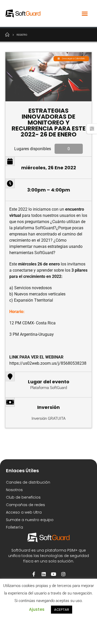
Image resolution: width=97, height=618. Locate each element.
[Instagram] (63, 574)
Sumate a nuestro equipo (30, 519)
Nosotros (14, 489)
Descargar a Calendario (73, 58)
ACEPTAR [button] (61, 609)
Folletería (14, 527)
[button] (85, 13)
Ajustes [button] (36, 609)
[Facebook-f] (34, 574)
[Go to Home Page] (7, 34)
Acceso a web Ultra (24, 512)
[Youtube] (53, 574)
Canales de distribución (28, 482)
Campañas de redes (25, 504)
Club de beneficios (23, 497)
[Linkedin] (43, 574)
